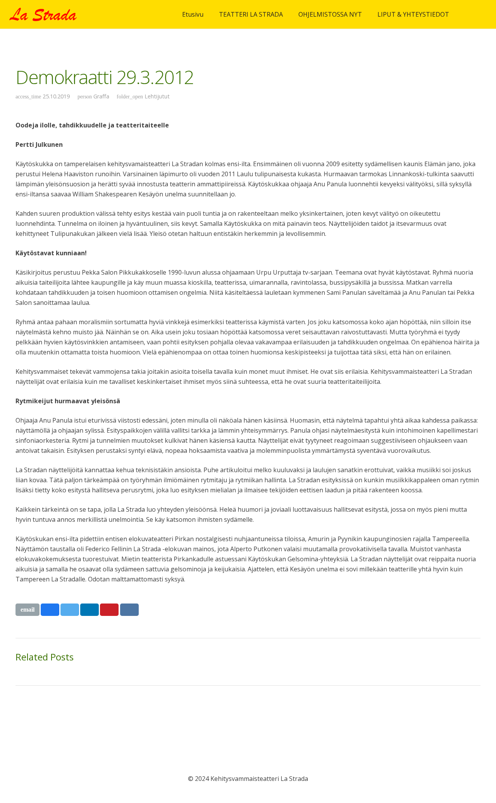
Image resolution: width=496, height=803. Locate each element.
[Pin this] (109, 610)
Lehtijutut (157, 96)
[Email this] (28, 610)
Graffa (101, 96)
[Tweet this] (69, 610)
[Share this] (50, 610)
